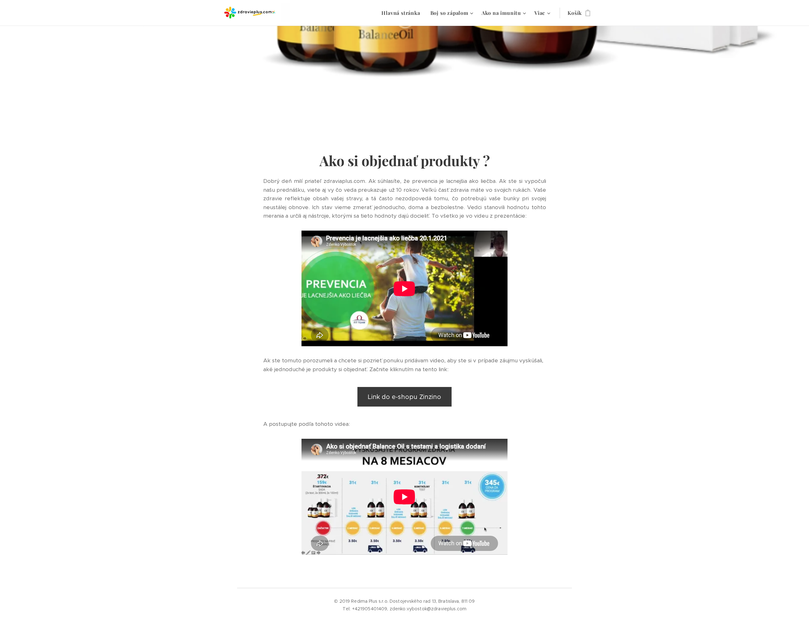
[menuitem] (402, 13)
